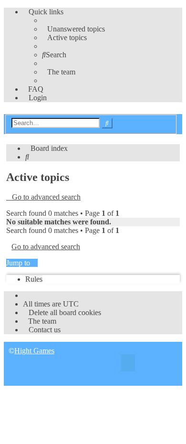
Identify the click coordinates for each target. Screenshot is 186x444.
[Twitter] (128, 364)
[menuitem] (73, 29)
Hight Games (34, 351)
